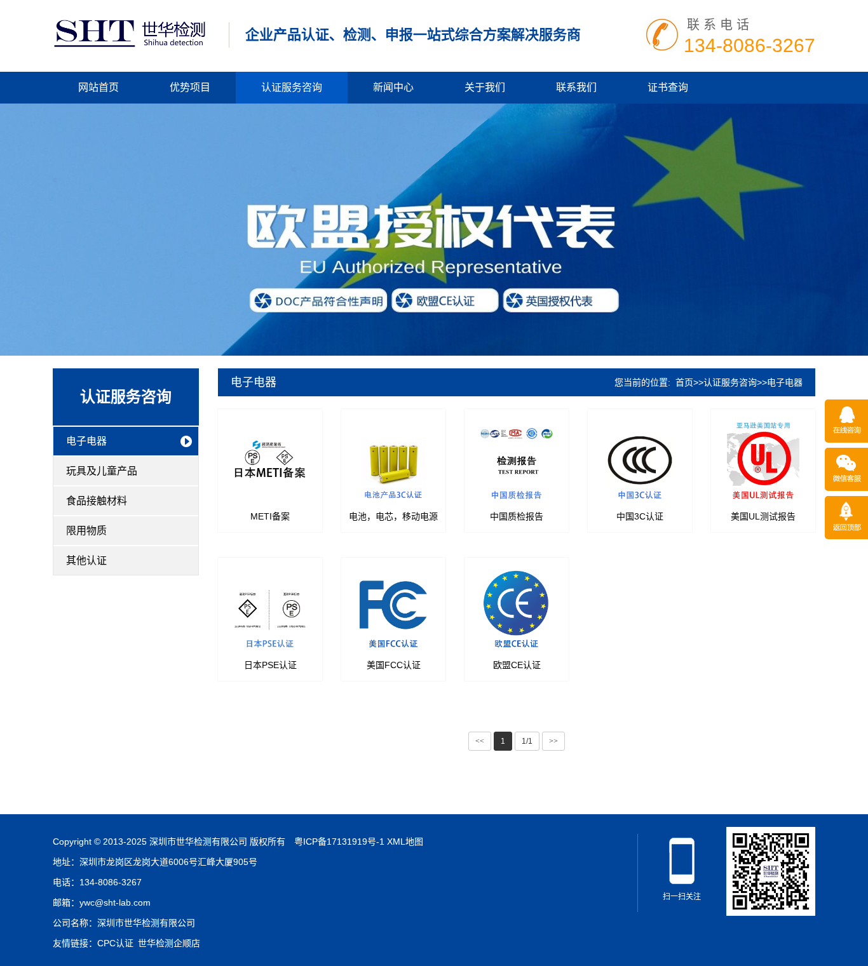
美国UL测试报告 (763, 516)
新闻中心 (393, 87)
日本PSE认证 (270, 665)
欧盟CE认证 (517, 665)
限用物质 (86, 530)
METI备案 (270, 516)
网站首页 (98, 87)
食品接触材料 (96, 500)
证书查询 (668, 87)
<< (479, 741)
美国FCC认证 (394, 665)
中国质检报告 (516, 516)
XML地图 (405, 841)
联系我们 (576, 87)
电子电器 (86, 441)
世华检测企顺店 (169, 943)
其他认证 (86, 560)
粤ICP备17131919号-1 (339, 841)
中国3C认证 (639, 516)
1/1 (527, 741)
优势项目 (190, 87)
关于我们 (485, 87)
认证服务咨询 (291, 87)
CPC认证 (115, 943)
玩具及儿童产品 (101, 471)
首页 (684, 382)
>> (553, 741)
